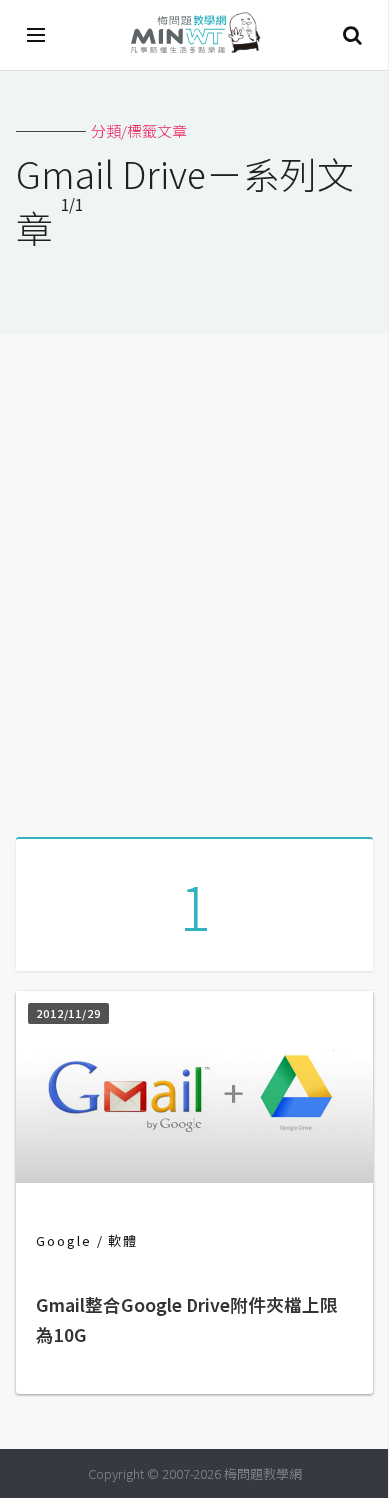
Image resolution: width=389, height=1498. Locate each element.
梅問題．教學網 (194, 35)
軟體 (123, 1240)
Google (64, 1240)
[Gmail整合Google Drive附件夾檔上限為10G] (194, 1176)
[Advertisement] (194, 577)
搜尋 (352, 35)
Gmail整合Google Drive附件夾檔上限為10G (187, 1319)
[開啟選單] (37, 35)
